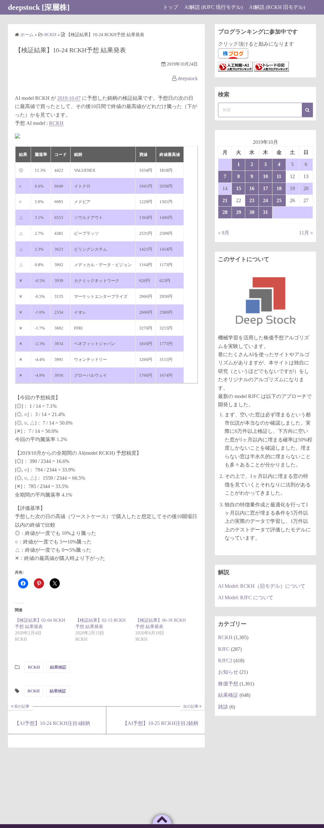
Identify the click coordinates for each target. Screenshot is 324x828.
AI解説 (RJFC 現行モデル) (213, 7)
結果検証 (58, 667)
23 (251, 200)
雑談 (223, 706)
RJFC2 (225, 660)
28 (224, 212)
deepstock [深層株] (39, 7)
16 (251, 188)
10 (265, 176)
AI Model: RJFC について (245, 597)
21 (224, 200)
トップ (170, 7)
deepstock (188, 78)
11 (279, 176)
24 (265, 200)
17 (265, 188)
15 (238, 188)
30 (251, 212)
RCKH (56, 123)
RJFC (224, 649)
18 (279, 188)
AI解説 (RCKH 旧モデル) (277, 7)
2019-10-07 (69, 98)
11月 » (306, 232)
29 (238, 212)
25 (279, 200)
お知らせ (228, 672)
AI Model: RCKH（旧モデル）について (261, 586)
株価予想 (228, 683)
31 (265, 212)
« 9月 (223, 232)
